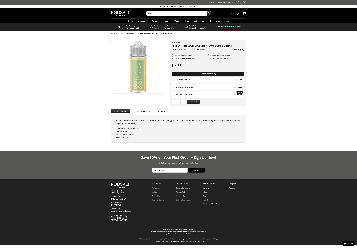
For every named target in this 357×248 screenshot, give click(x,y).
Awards (205, 200)
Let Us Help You (182, 184)
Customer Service (158, 200)
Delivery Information (183, 200)
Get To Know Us (209, 184)
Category (232, 184)
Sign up (196, 170)
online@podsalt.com (121, 211)
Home (113, 33)
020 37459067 (118, 199)
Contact (206, 188)
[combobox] (178, 13)
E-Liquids (120, 33)
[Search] (209, 13)
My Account (156, 184)
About (205, 192)
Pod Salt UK (147, 239)
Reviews (161, 111)
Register (154, 192)
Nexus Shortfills (130, 33)
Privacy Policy (181, 196)
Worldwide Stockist (210, 204)
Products (232, 188)
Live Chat (228, 58)
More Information (142, 111)
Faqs (204, 196)
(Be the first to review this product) (197, 49)
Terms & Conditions (183, 188)
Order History (156, 196)
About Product (120, 111)
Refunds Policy (181, 192)
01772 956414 (118, 205)
